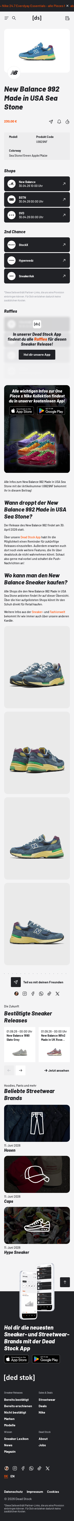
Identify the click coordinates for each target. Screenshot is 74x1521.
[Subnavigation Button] (6, 18)
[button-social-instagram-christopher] (16, 993)
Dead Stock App (31, 537)
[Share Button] (51, 121)
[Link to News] (14, 18)
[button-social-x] (57, 993)
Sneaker (37, 612)
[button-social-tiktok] (49, 993)
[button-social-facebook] (32, 993)
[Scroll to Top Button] (65, 1282)
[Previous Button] (9, 1070)
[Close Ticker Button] (67, 5)
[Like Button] (67, 121)
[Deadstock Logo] (37, 18)
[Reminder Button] (59, 121)
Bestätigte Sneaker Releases (28, 1017)
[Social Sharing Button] (16, 982)
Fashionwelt (57, 612)
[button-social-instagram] (24, 993)
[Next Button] (20, 1070)
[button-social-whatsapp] (41, 993)
